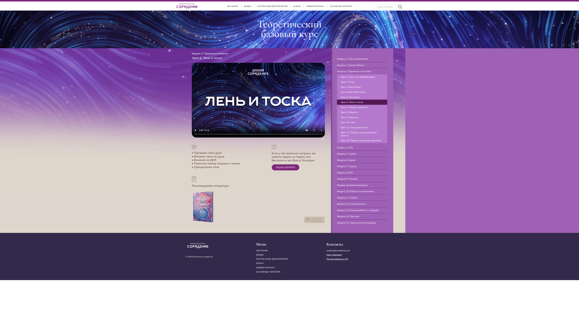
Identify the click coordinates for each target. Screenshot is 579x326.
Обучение (232, 6)
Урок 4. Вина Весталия (352, 92)
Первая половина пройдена (352, 185)
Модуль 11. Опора (347, 197)
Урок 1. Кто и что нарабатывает (357, 76)
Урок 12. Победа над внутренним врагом (358, 134)
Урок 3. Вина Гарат (350, 87)
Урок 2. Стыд (347, 81)
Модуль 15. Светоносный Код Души (356, 222)
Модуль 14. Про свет (348, 216)
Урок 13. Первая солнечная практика (360, 140)
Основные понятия (341, 6)
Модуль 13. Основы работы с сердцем (358, 210)
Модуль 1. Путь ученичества (352, 58)
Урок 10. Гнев (347, 122)
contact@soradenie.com (338, 250)
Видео (247, 6)
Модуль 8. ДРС (345, 172)
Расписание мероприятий (272, 6)
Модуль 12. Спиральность (351, 203)
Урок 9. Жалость (349, 117)
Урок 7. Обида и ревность (354, 107)
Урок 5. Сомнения (350, 97)
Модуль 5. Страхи (346, 153)
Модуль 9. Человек (347, 178)
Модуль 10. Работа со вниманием (355, 191)
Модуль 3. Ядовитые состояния (354, 71)
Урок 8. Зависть (349, 112)
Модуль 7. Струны (347, 166)
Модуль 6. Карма (346, 160)
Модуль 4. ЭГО (345, 147)
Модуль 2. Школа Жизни (350, 65)
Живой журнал (315, 6)
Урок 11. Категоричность (354, 127)
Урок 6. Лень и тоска (351, 102)
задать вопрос (285, 167)
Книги (297, 6)
